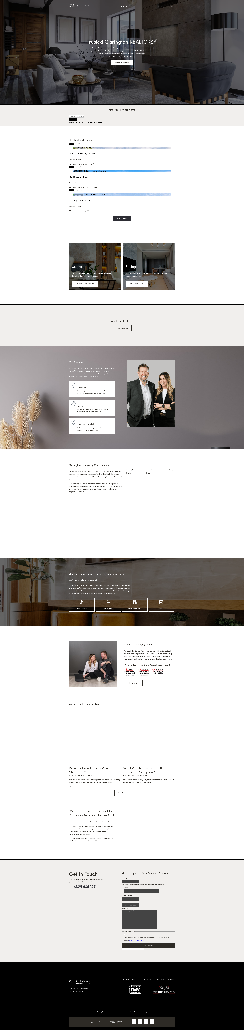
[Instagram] (134, 1021)
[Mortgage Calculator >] (135, 602)
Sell (122, 7)
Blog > (161, 608)
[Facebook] (140, 1021)
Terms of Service (140, 940)
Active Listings (135, 7)
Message (125, 908)
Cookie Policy (132, 1012)
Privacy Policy (132, 940)
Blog (162, 7)
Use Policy (143, 1012)
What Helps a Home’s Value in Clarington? (91, 770)
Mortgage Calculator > (135, 608)
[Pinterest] (152, 1021)
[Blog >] (161, 602)
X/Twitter (125, 878)
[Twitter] (146, 1021)
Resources (147, 7)
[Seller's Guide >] (108, 602)
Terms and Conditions (117, 1012)
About (157, 7)
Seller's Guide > (108, 608)
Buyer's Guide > (81, 608)
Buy (127, 7)
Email (127, 895)
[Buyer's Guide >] (82, 602)
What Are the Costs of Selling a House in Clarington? (146, 770)
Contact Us (170, 7)
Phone (124, 902)
